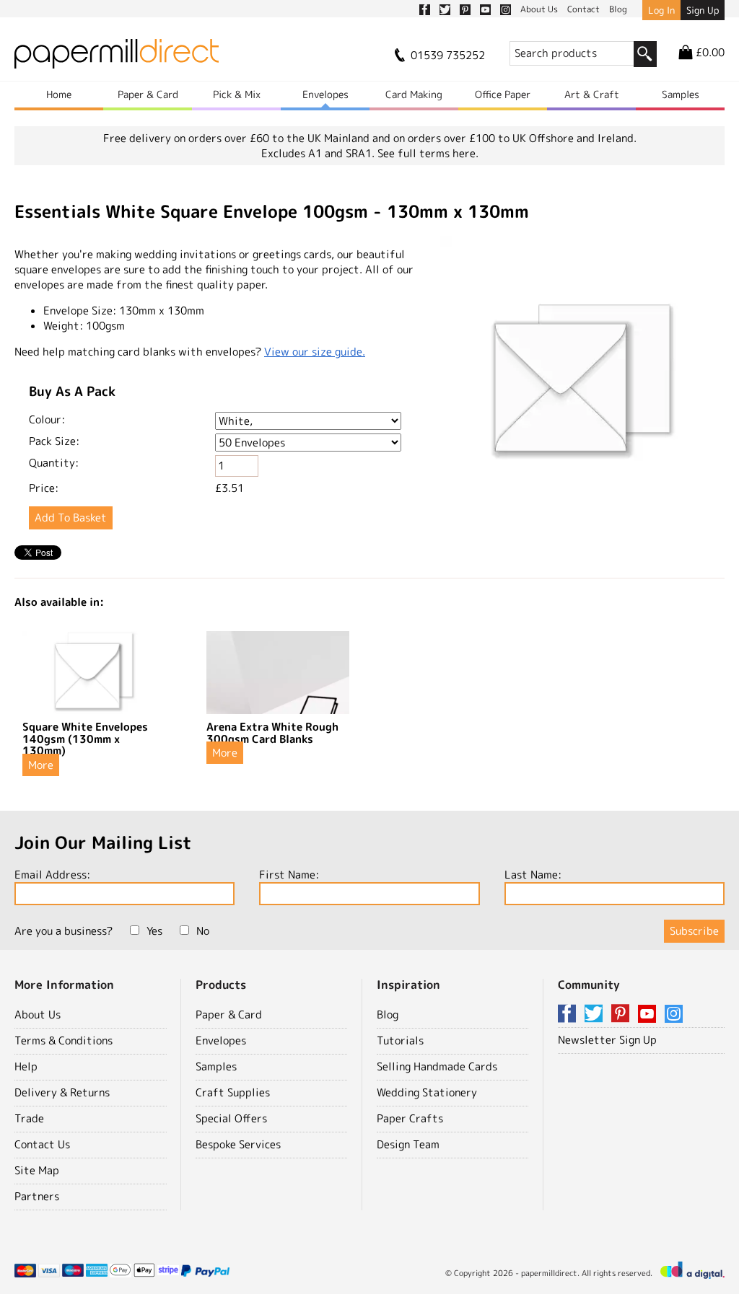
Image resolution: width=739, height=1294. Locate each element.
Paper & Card (148, 94)
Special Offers (231, 1118)
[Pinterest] (622, 1014)
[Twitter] (596, 1014)
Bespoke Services (238, 1144)
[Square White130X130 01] (582, 380)
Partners (36, 1196)
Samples (680, 94)
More (40, 765)
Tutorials (400, 1040)
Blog (387, 1014)
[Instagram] (674, 1014)
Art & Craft (591, 94)
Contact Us (42, 1144)
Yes (154, 930)
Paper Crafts (410, 1118)
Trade (29, 1118)
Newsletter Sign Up (607, 1039)
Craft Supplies (233, 1092)
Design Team (408, 1144)
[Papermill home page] (116, 58)
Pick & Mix (237, 94)
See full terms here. (427, 153)
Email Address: (52, 874)
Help (26, 1066)
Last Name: (532, 874)
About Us (37, 1014)
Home (58, 94)
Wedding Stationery (427, 1092)
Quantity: (54, 462)
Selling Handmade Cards (437, 1066)
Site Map (36, 1170)
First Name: (289, 874)
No (202, 930)
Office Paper (502, 94)
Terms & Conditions (63, 1040)
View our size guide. (314, 351)
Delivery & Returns (62, 1092)
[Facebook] (569, 1014)
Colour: (47, 419)
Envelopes (325, 94)
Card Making (413, 94)
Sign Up (702, 10)
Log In (661, 10)
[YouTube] (649, 1014)
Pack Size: (54, 441)
